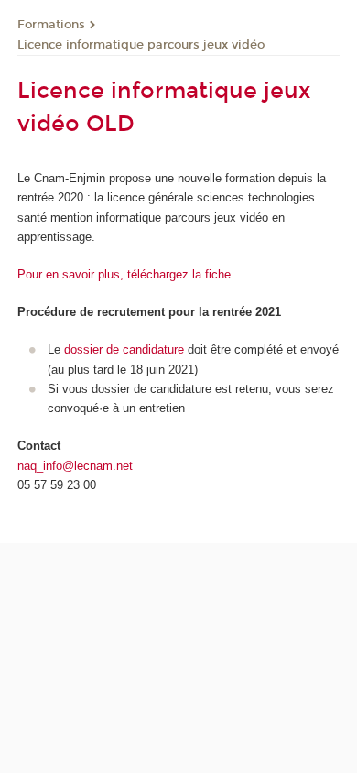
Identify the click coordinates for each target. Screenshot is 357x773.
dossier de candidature (124, 349)
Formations (51, 24)
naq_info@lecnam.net (75, 466)
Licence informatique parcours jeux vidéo (141, 45)
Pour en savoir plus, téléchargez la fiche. (125, 274)
